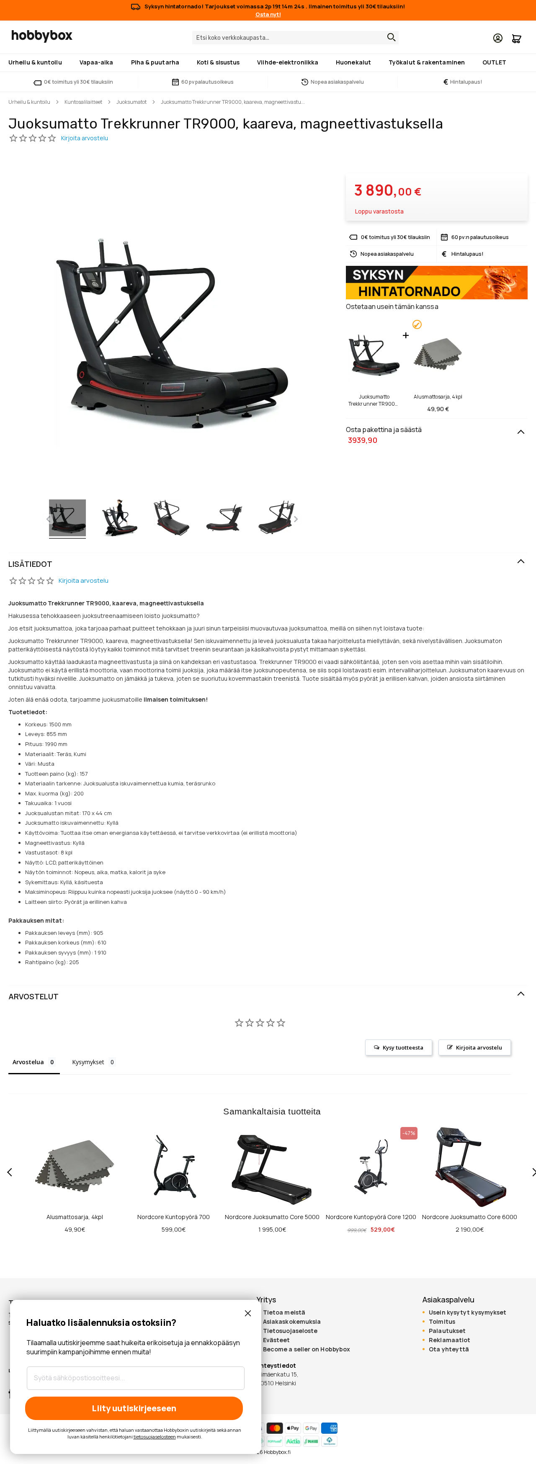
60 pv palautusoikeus (207, 81)
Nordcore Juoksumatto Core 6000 (469, 1217)
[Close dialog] (248, 1313)
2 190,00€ (470, 1229)
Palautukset (447, 1331)
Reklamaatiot (449, 1340)
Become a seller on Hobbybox (306, 1349)
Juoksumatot (131, 101)
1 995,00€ (272, 1229)
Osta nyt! (268, 14)
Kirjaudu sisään (497, 38)
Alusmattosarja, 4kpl (438, 396)
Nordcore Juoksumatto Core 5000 (272, 1217)
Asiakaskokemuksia (292, 1322)
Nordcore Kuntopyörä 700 (173, 1217)
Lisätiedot (30, 564)
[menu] (268, 63)
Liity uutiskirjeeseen (134, 1408)
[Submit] (389, 37)
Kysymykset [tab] (88, 1062)
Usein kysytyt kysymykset (467, 1312)
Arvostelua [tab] (28, 1062)
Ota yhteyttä (449, 1349)
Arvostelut (33, 996)
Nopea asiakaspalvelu (337, 81)
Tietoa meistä (284, 1312)
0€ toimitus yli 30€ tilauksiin (78, 81)
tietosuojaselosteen (155, 1436)
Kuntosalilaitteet (83, 101)
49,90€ (74, 1229)
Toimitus (442, 1322)
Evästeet (276, 1340)
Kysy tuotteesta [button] (403, 1047)
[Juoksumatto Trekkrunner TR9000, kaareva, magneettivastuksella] (67, 519)
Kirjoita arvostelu (83, 580)
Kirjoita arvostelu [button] (479, 1047)
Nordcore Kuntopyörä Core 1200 (371, 1217)
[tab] (268, 564)
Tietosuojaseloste (290, 1331)
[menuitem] (36, 62)
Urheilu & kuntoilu (29, 101)
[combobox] (295, 37)
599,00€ (174, 1229)
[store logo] (42, 36)
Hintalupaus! (462, 81)
